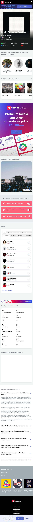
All (4, 232)
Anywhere (15, 475)
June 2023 (28, 235)
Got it (20, 518)
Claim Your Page (17, 511)
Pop (8, 232)
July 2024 (20, 235)
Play (29, 242)
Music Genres (16, 507)
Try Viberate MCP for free (24, 6)
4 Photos (26, 189)
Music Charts (16, 509)
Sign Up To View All (7, 290)
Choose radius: (4, 472)
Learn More (16, 132)
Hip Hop (21, 232)
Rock (26, 232)
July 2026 (6, 235)
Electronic (14, 232)
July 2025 (13, 235)
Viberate (6, 2)
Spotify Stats (16, 513)
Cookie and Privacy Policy (8, 520)
